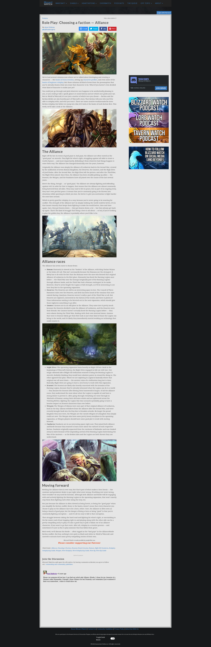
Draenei (74, 548)
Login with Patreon (164, 12)
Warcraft (60, 3)
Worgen (58, 550)
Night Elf (98, 548)
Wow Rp (92, 550)
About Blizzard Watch (78, 629)
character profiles (90, 80)
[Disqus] (79, 597)
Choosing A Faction (64, 548)
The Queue (132, 3)
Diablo (73, 3)
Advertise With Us (132, 629)
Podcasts (119, 3)
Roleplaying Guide (48, 550)
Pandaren (104, 548)
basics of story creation (65, 80)
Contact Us (92, 629)
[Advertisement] (149, 30)
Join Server (161, 88)
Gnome (85, 548)
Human (91, 548)
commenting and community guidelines (59, 564)
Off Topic (146, 3)
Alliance (54, 548)
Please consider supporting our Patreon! (79, 543)
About (158, 3)
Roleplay (45, 18)
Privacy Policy (119, 629)
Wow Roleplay (67, 550)
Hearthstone (88, 3)
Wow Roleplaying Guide (80, 550)
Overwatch (105, 3)
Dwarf (80, 548)
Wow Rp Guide (101, 550)
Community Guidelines (105, 629)
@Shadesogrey (49, 29)
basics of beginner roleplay (53, 82)
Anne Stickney (50, 27)
